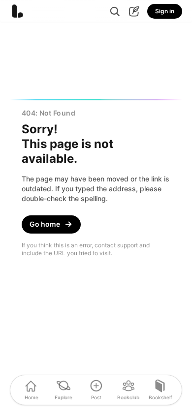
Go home (45, 224)
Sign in (164, 11)
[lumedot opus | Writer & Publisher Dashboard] (134, 11)
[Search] (115, 11)
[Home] (17, 11)
